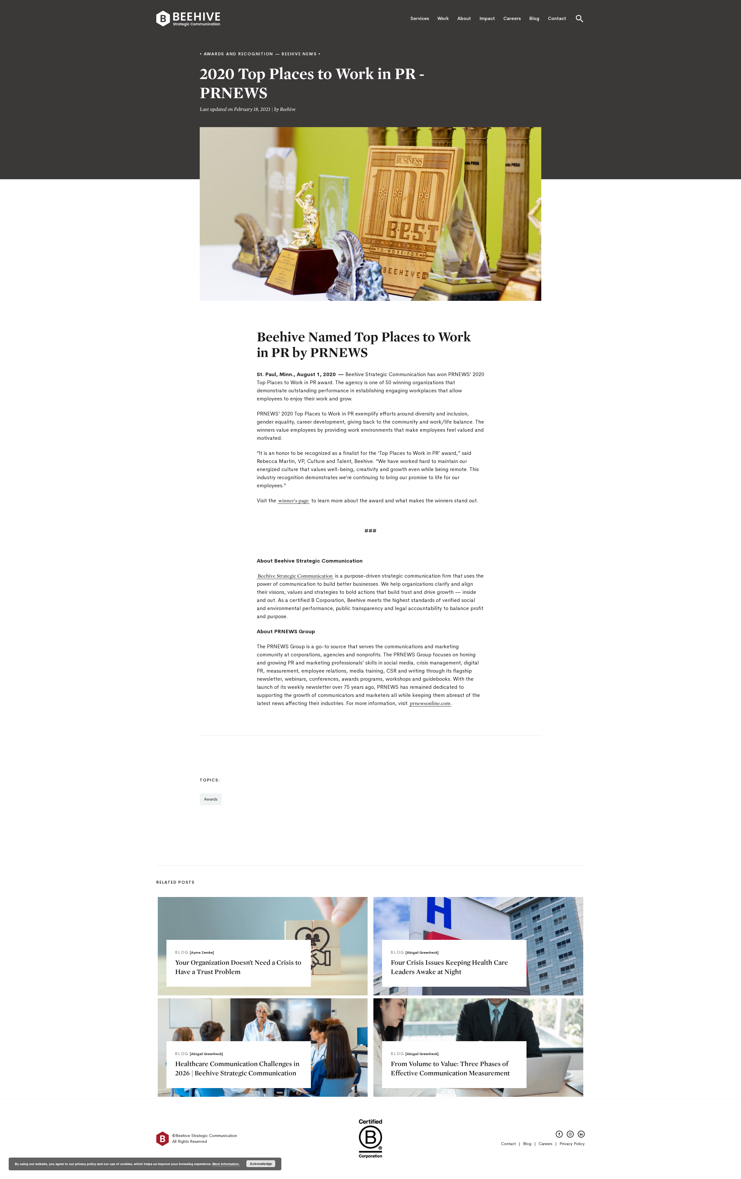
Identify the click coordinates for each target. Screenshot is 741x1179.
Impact (487, 18)
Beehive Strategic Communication (295, 576)
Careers (512, 18)
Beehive (288, 109)
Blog (534, 18)
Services (419, 18)
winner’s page (293, 500)
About (464, 18)
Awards (210, 799)
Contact (557, 18)
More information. (226, 1164)
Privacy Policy (572, 1143)
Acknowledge (261, 1163)
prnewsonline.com (430, 703)
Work (443, 18)
